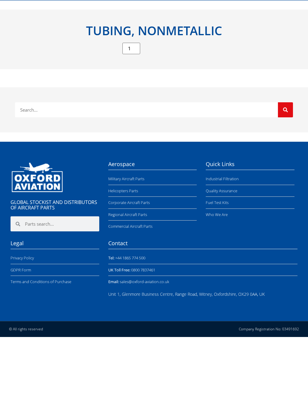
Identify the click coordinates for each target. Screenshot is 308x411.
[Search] (285, 109)
